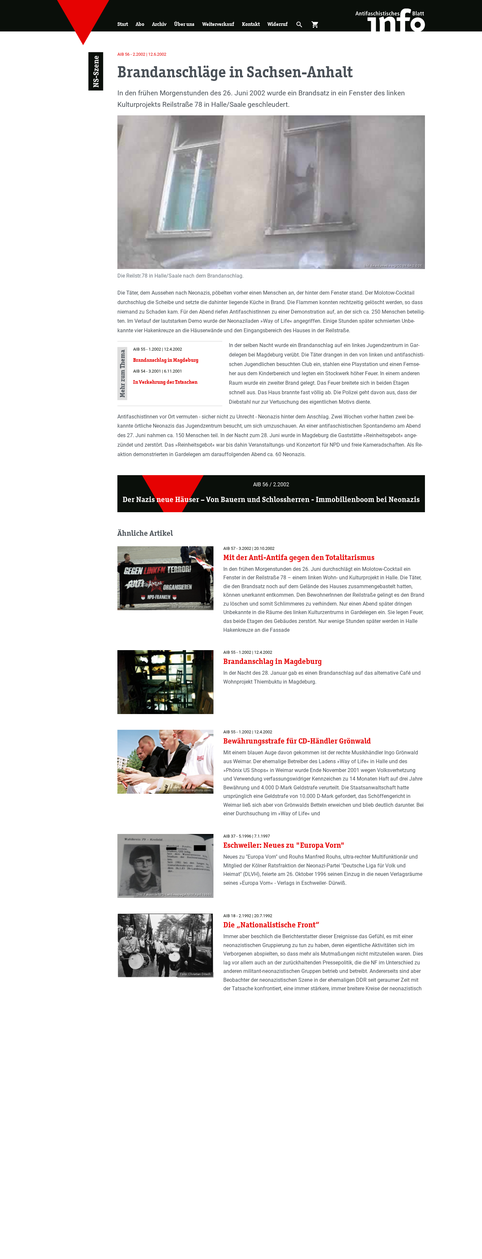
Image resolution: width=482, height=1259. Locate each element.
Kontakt (251, 24)
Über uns (184, 24)
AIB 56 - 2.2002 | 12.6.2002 (141, 54)
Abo (140, 24)
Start (122, 24)
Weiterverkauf (218, 24)
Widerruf (278, 24)
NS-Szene (95, 71)
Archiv (159, 24)
